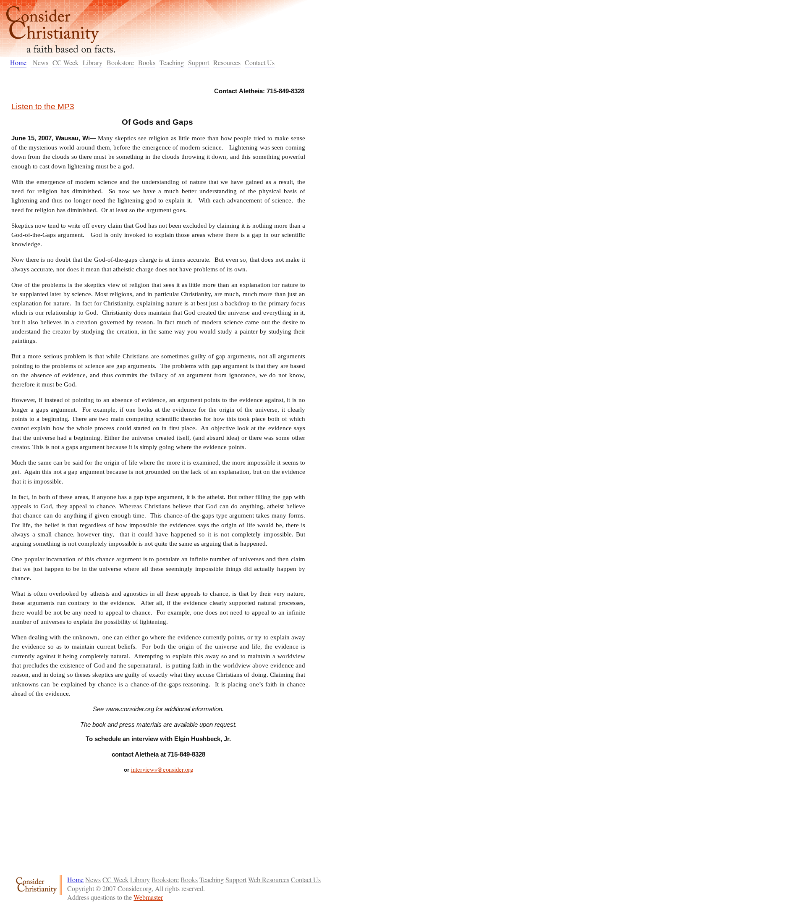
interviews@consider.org (162, 769)
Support (198, 62)
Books (146, 62)
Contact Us (260, 62)
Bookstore (120, 62)
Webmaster (148, 897)
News (40, 62)
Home (18, 62)
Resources (227, 62)
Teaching (172, 62)
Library (92, 62)
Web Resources (268, 879)
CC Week (65, 62)
